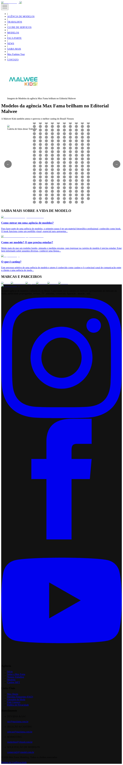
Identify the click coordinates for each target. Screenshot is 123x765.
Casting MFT (13, 682)
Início (10, 671)
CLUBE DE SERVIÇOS (19, 27)
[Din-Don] (52, 283)
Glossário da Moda (16, 699)
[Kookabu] (41, 283)
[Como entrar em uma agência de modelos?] (22, 217)
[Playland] (31, 283)
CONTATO (13, 59)
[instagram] (61, 417)
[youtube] (61, 660)
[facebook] (61, 538)
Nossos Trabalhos (15, 677)
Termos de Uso (8, 762)
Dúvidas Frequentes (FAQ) (20, 696)
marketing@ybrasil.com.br (19, 742)
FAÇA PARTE (14, 38)
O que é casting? (11, 261)
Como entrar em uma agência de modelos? (27, 222)
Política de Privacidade (18, 705)
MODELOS (13, 32)
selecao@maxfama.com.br (19, 731)
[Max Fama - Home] (10, 2)
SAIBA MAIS (14, 49)
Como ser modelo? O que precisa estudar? (27, 242)
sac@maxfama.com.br (17, 721)
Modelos (11, 679)
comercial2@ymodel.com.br (20, 752)
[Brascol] (63, 283)
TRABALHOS (14, 22)
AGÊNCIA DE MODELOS (20, 16)
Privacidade (21, 762)
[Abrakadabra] (18, 283)
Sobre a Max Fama (16, 674)
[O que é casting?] (10, 256)
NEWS (10, 43)
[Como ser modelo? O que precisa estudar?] (22, 236)
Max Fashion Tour (16, 54)
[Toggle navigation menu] (4, 7)
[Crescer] (6, 283)
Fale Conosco (13, 702)
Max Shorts (12, 694)
